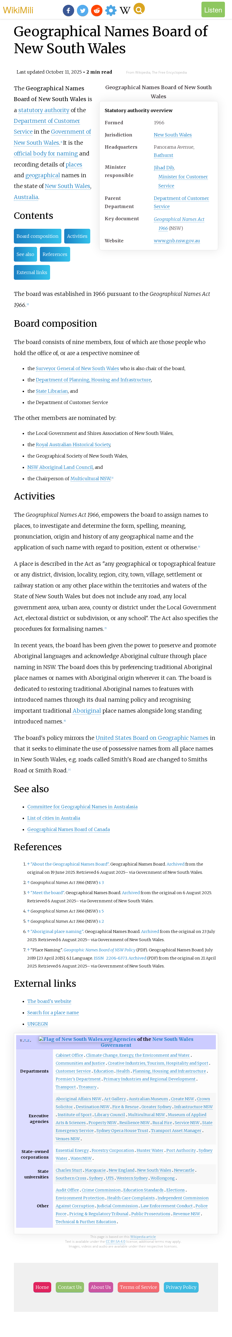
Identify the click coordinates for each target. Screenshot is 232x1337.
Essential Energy (72, 1150)
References (55, 254)
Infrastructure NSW (193, 1106)
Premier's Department (78, 1079)
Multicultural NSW (90, 478)
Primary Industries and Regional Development (150, 1079)
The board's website (49, 1001)
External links (32, 272)
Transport (66, 1087)
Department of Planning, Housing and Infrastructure (93, 380)
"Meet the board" (47, 892)
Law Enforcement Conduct (167, 1205)
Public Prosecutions (150, 1213)
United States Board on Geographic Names (152, 737)
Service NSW (187, 1122)
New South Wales (173, 135)
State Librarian (52, 391)
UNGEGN (37, 1024)
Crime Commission (101, 1190)
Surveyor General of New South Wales (77, 368)
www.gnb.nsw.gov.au (177, 241)
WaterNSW (81, 1158)
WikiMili (18, 9)
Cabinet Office (69, 1055)
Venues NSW (68, 1138)
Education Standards (143, 1190)
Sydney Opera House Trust (122, 1130)
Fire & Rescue (125, 1106)
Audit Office (67, 1190)
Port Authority (181, 1150)
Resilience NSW (134, 1122)
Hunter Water (150, 1150)
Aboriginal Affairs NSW (78, 1098)
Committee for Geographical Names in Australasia (82, 807)
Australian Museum (148, 1098)
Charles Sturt (69, 1170)
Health (123, 1071)
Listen (213, 9)
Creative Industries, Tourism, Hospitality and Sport (158, 1063)
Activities (77, 236)
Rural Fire (162, 1122)
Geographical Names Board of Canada (68, 829)
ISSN (99, 958)
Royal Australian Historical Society (73, 444)
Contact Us (70, 1287)
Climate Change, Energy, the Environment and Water (138, 1055)
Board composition (38, 236)
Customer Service (73, 1071)
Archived (175, 864)
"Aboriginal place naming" (57, 931)
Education (103, 1071)
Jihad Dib (164, 167)
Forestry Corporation (113, 1150)
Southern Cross (71, 1178)
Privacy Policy (181, 1287)
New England (121, 1170)
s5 (101, 911)
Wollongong (163, 1178)
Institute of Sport (75, 1114)
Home (42, 1287)
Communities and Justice (80, 1063)
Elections (175, 1190)
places (74, 164)
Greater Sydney (156, 1106)
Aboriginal (87, 710)
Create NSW (182, 1098)
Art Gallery (115, 1098)
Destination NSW (92, 1106)
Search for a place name (53, 1012)
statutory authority (43, 110)
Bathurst (163, 155)
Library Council (109, 1114)
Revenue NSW (186, 1213)
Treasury (87, 1087)
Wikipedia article (143, 1236)
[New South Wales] (75, 1039)
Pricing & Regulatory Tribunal (98, 1213)
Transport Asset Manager (176, 1130)
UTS (110, 1178)
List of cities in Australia (53, 818)
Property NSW (103, 1122)
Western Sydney (132, 1178)
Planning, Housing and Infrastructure (169, 1071)
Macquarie (95, 1170)
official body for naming (46, 153)
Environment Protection (80, 1198)
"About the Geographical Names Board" (70, 864)
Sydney (96, 1178)
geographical (42, 175)
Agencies (124, 1039)
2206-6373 (116, 958)
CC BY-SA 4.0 (115, 1241)
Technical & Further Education (86, 1221)
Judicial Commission (117, 1205)
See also (25, 254)
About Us (101, 1287)
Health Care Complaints (131, 1198)
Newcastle (184, 1170)
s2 (101, 921)
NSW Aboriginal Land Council (60, 467)
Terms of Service (138, 1287)
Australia (26, 197)
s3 (101, 882)
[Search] (139, 8)
